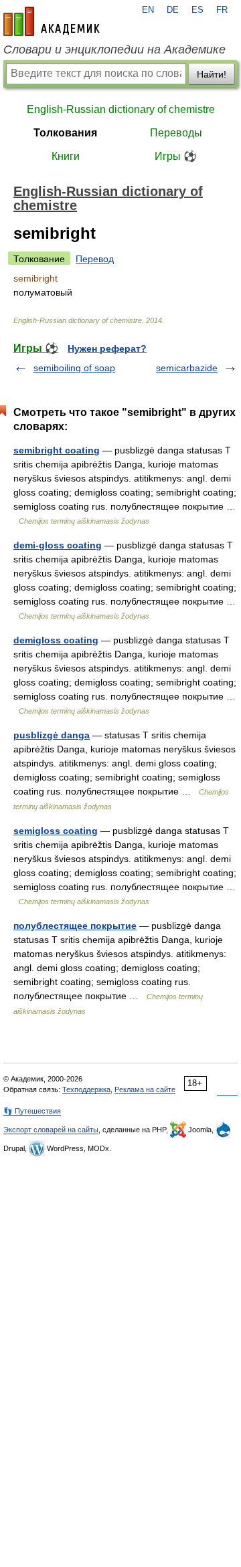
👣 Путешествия (32, 1111)
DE (173, 10)
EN (148, 10)
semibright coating (56, 450)
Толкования (65, 132)
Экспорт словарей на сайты (50, 1130)
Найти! (211, 74)
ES (197, 10)
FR (222, 10)
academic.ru (51, 21)
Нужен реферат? (107, 348)
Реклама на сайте (144, 1089)
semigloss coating (55, 830)
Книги (66, 156)
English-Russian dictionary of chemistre (121, 109)
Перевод (95, 258)
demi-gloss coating (57, 545)
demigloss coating (55, 640)
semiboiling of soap (74, 367)
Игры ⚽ (176, 156)
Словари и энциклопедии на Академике (114, 49)
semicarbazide (187, 367)
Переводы (176, 132)
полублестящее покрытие (75, 925)
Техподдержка (86, 1089)
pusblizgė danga (51, 735)
